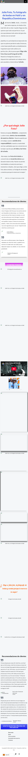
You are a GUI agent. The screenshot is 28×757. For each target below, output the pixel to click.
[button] (2, 383)
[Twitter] (15, 754)
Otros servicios (11, 736)
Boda (9, 734)
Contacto (10, 740)
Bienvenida (10, 732)
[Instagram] (19, 754)
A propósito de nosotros (14, 738)
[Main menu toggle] (25, 1)
